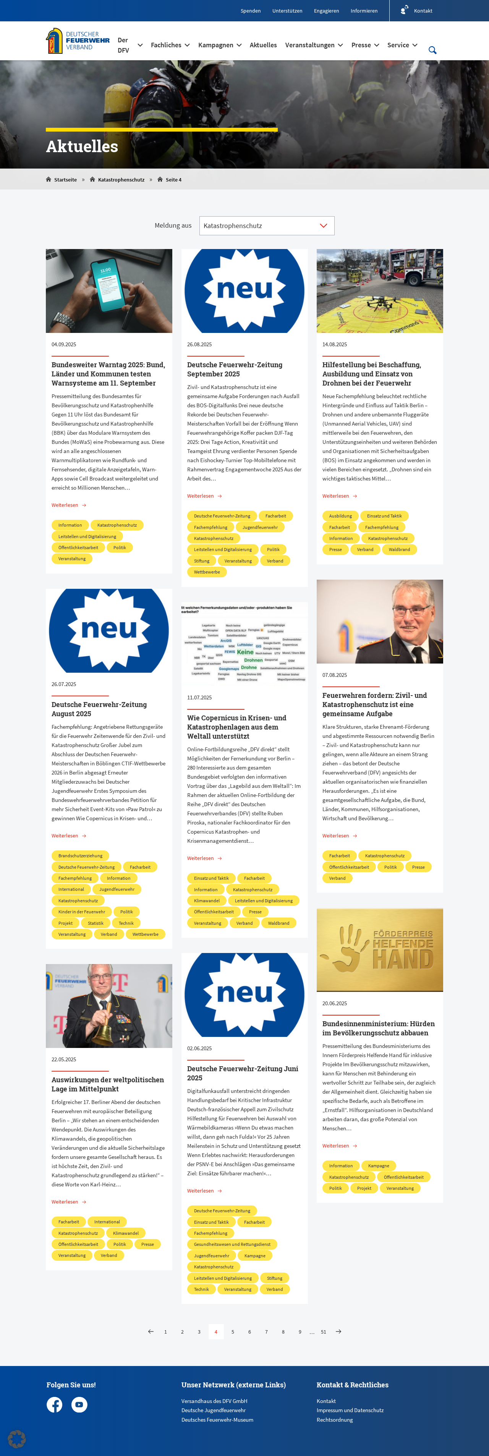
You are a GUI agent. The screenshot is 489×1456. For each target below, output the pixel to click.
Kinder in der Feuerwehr (81, 911)
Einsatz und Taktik (384, 516)
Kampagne (378, 1165)
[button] (17, 1439)
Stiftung (201, 561)
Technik (126, 923)
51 (323, 1331)
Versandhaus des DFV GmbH (214, 1401)
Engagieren (326, 10)
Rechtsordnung (335, 1419)
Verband (275, 561)
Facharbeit (276, 516)
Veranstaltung (72, 558)
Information (70, 525)
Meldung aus (173, 225)
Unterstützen (287, 10)
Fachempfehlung (210, 527)
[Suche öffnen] (432, 50)
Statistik (96, 923)
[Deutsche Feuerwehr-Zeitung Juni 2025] (244, 995)
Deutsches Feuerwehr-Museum (217, 1419)
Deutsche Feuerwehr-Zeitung (222, 516)
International (71, 889)
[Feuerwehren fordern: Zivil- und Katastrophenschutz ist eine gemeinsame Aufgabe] (380, 622)
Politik (119, 547)
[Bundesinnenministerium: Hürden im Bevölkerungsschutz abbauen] (380, 950)
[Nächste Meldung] (338, 1331)
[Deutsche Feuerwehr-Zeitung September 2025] (244, 291)
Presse (335, 549)
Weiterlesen (65, 504)
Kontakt (326, 1401)
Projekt (65, 923)
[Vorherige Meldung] (150, 1331)
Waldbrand (399, 549)
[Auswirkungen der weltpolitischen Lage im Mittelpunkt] (109, 1006)
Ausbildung (340, 516)
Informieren (364, 10)
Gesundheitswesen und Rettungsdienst (232, 1244)
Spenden (251, 10)
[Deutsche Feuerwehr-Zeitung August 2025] (109, 631)
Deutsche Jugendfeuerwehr (213, 1410)
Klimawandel (207, 900)
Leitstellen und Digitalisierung (87, 536)
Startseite (65, 179)
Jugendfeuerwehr (260, 527)
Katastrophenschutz (121, 179)
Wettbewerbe (207, 572)
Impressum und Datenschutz (350, 1410)
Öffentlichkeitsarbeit (78, 547)
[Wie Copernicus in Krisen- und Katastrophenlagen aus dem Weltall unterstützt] (244, 644)
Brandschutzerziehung (80, 855)
